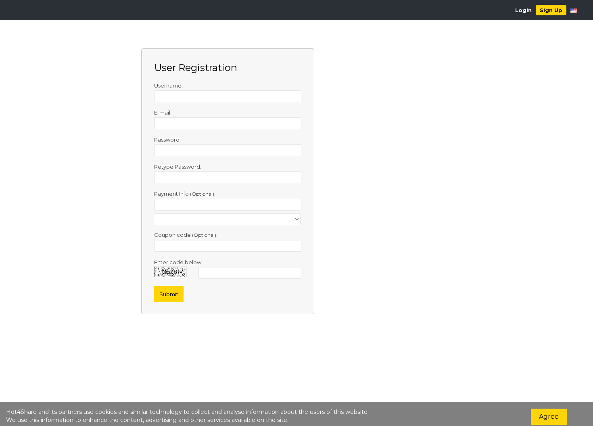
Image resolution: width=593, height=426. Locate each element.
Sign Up (551, 10)
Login (523, 10)
